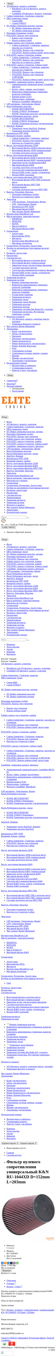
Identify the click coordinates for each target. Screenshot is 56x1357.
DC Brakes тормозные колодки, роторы (25, 26)
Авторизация (18, 388)
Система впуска (14, 258)
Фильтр (10, 1310)
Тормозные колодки (21, 304)
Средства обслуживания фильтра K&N (30, 170)
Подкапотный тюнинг (17, 363)
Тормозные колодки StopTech (25, 131)
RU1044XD (10, 1312)
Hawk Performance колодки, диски (22, 116)
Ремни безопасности (21, 341)
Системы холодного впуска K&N (27, 167)
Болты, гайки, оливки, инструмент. (28, 89)
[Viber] (14, 1263)
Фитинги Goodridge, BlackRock (26, 101)
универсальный (46, 1310)
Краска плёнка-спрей (22, 40)
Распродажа (12, 255)
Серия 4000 (17, 21)
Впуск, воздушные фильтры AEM (22, 145)
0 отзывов (10, 1248)
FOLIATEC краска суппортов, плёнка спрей (27, 65)
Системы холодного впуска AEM (27, 153)
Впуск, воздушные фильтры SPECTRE (25, 177)
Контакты (11, 654)
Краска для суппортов (22, 38)
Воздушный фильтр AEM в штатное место (31, 148)
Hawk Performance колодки (19, 106)
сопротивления (31, 1310)
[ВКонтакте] (2, 1263)
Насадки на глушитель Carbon (26, 62)
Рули (14, 348)
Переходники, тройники (23, 99)
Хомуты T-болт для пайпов (24, 370)
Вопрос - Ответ (14, 1286)
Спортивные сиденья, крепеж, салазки (30, 353)
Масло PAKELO (19, 226)
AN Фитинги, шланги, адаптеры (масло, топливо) (30, 1066)
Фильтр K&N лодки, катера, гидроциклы (31, 172)
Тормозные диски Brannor (24, 302)
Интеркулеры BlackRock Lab (20, 214)
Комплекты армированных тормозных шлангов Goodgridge (30, 93)
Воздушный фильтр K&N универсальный (31, 160)
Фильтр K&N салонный (23, 175)
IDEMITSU (17, 219)
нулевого (19, 1310)
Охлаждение (12, 231)
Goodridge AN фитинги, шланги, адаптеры (32, 13)
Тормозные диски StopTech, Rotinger (29, 128)
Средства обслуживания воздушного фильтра (33, 270)
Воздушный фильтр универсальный (28, 263)
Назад (10, 4)
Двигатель (11, 199)
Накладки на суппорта (17, 480)
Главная (10, 1153)
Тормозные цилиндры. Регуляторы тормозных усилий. (28, 313)
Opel (14, 250)
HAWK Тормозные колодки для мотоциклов (32, 114)
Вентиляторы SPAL (21, 236)
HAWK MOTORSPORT (23, 109)
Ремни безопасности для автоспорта (29, 343)
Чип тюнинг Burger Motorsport (26, 211)
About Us (5, 1338)
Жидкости (16, 238)
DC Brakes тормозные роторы (26, 30)
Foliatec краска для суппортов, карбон (24, 43)
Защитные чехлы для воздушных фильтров (32, 265)
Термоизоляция (14, 497)
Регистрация (18, 391)
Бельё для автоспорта (22, 331)
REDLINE (16, 221)
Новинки (11, 644)
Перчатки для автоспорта (23, 338)
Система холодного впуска (24, 268)
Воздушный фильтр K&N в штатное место (31, 158)
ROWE (15, 224)
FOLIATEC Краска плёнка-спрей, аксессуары (33, 52)
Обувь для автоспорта (22, 334)
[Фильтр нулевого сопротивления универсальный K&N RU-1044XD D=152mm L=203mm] (28, 1241)
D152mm (21, 1312)
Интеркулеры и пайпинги (24, 365)
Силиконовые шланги (22, 368)
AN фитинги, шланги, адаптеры (21, 6)
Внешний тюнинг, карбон (19, 136)
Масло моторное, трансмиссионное (23, 216)
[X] (11, 1263)
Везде (9, 422)
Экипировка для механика (24, 360)
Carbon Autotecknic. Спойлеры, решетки (25, 16)
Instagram (11, 652)
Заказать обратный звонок (19, 532)
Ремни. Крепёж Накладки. (24, 346)
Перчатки (16, 336)
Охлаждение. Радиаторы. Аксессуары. (24, 246)
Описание (11, 1280)
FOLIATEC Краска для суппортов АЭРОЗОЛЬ (28, 758)
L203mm (30, 1312)
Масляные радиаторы (22, 243)
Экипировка (12, 329)
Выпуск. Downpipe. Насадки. (20, 192)
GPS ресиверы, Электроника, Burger (23, 104)
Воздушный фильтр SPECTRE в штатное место (29, 895)
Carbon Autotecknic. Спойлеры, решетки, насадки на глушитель (30, 46)
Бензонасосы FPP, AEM (17, 133)
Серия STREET (19, 23)
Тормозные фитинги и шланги (26, 324)
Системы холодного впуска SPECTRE (30, 189)
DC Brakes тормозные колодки (26, 28)
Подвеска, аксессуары (17, 253)
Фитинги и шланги (15, 316)
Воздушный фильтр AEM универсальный (31, 150)
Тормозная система (15, 280)
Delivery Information (19, 1338)
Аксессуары (17, 233)
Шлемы (15, 356)
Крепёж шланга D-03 (22, 96)
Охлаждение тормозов (22, 294)
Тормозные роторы (21, 307)
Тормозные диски (20, 299)
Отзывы (11, 1283)
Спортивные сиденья (22, 351)
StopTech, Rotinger (15, 126)
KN (2, 1312)
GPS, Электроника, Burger (24, 204)
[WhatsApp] (17, 1263)
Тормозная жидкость (16, 277)
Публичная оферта (37, 1338)
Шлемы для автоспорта (23, 358)
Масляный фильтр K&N (23, 165)
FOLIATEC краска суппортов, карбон (24, 55)
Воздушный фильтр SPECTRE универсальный (26, 185)
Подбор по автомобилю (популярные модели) (28, 248)
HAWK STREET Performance (25, 111)
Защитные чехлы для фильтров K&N (29, 162)
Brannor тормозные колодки (25, 282)
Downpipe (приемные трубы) (20, 33)
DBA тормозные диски (17, 18)
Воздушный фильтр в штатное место (29, 260)
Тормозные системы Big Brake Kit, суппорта (32, 309)
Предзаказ (6, 1271)
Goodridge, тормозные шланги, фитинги (25, 82)
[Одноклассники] (5, 1263)
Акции (10, 649)
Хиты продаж (13, 647)
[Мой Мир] (8, 1263)
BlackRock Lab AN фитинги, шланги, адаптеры (28, 668)
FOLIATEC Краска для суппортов (22, 35)
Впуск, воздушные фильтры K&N (22, 155)
